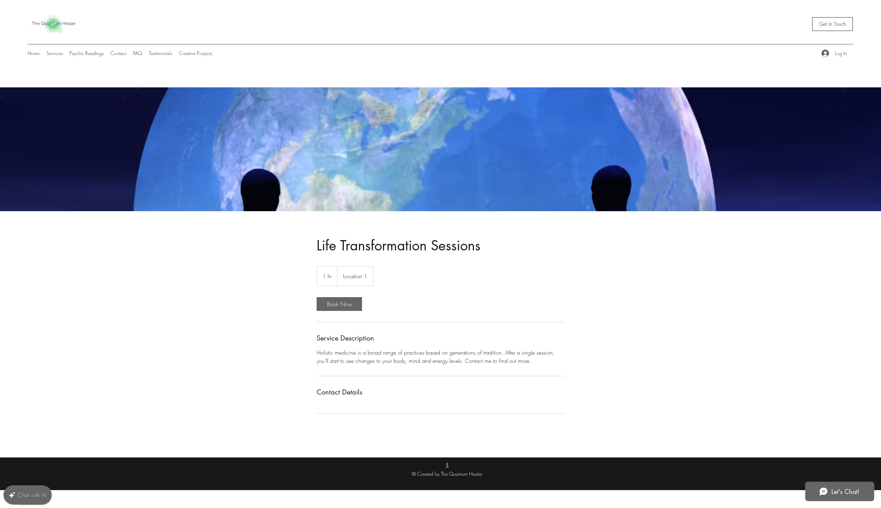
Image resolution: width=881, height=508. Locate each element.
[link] (339, 304)
